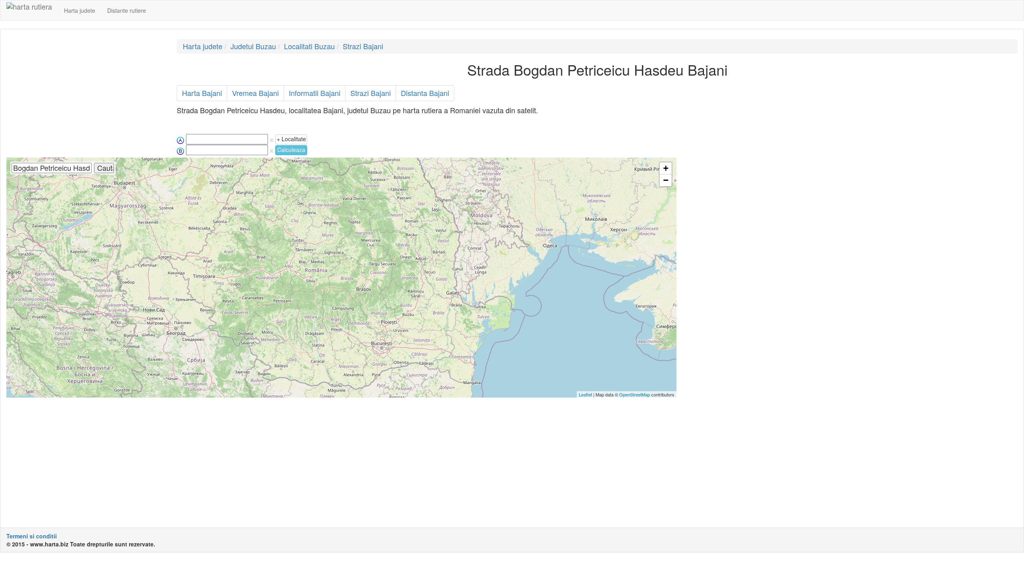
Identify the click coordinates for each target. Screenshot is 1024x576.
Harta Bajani (202, 93)
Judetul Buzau (253, 46)
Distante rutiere (126, 10)
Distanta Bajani (425, 93)
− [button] (665, 180)
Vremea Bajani (255, 93)
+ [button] (665, 168)
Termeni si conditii (31, 536)
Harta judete (79, 10)
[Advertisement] (85, 95)
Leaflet (585, 394)
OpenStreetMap (634, 394)
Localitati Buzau (309, 46)
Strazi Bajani (363, 46)
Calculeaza (291, 150)
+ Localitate (291, 139)
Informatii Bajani (314, 93)
